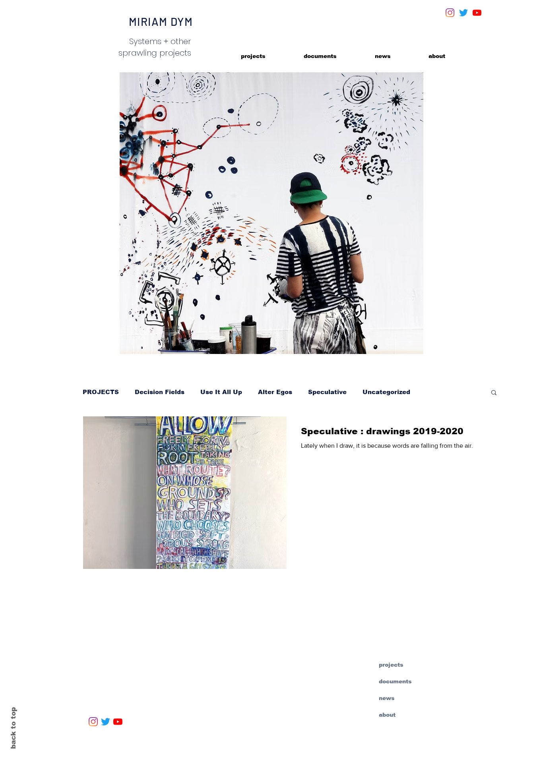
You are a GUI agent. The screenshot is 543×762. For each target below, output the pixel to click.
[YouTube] (477, 12)
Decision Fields (159, 392)
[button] (494, 393)
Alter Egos (275, 392)
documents (395, 681)
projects (391, 664)
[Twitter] (463, 12)
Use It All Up (221, 392)
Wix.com (273, 751)
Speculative (327, 392)
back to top (13, 728)
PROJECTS (101, 392)
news (387, 698)
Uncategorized (386, 392)
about (387, 715)
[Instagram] (450, 12)
